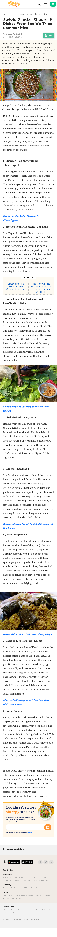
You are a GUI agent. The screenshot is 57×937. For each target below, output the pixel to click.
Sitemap (47, 896)
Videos (17, 880)
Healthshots (16, 913)
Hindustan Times (9, 910)
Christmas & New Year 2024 (43, 880)
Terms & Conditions (34, 896)
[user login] (53, 4)
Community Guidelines (13, 898)
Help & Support (15, 888)
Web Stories (7, 877)
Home (5, 14)
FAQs (26, 888)
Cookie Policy (20, 896)
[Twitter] (45, 862)
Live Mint (35, 910)
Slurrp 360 (8, 880)
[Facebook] (40, 862)
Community (36, 877)
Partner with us (36, 888)
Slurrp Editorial (14, 34)
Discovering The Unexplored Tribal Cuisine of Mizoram (15, 286)
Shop (45, 877)
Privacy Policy (7, 896)
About (5, 888)
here (30, 833)
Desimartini (46, 910)
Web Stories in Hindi (22, 877)
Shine (7, 913)
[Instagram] (51, 862)
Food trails (26, 880)
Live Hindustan (23, 910)
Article (14, 14)
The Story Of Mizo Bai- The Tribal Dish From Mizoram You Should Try (41, 287)
